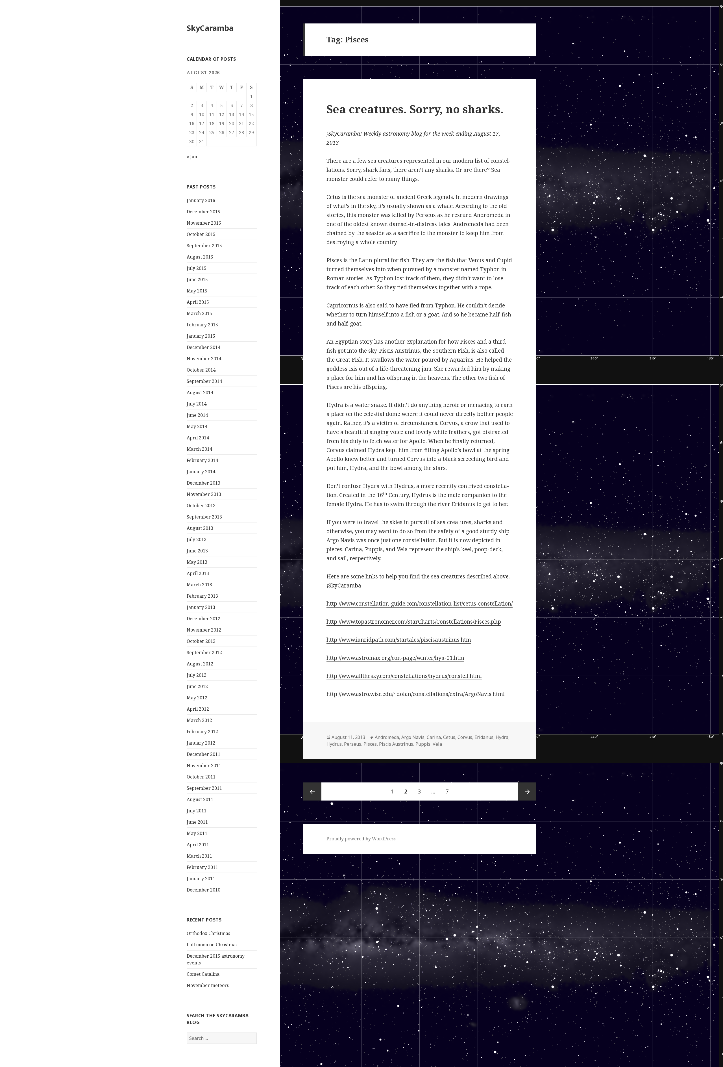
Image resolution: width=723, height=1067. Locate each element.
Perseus (352, 744)
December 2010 (203, 890)
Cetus (449, 737)
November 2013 (204, 494)
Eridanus (483, 737)
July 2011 (196, 811)
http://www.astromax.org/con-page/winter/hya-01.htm (395, 658)
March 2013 (199, 585)
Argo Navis (412, 737)
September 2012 (204, 652)
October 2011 (201, 777)
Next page (527, 791)
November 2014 (204, 358)
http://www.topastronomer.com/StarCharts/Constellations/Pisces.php (413, 621)
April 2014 (198, 438)
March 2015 (199, 313)
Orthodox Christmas (208, 933)
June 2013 (197, 551)
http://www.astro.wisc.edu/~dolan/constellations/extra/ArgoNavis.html (415, 694)
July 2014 (196, 404)
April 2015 (198, 302)
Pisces (370, 744)
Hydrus (334, 744)
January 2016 (201, 200)
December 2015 (203, 212)
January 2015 (201, 336)
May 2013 (197, 562)
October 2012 (201, 641)
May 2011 (197, 833)
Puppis (422, 744)
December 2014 (203, 347)
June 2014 (197, 415)
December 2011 (203, 754)
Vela (437, 744)
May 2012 (197, 698)
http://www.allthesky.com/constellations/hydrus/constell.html (404, 676)
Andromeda (387, 737)
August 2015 (200, 257)
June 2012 (197, 686)
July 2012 (196, 675)
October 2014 (201, 370)
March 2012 (199, 720)
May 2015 (197, 291)
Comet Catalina (203, 974)
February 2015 (202, 325)
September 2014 (204, 381)
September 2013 (204, 517)
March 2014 (199, 449)
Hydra (502, 737)
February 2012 (202, 731)
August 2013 (200, 528)
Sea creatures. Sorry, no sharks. (415, 108)
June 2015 (197, 279)
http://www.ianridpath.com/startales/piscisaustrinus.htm (398, 639)
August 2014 (200, 392)
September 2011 (204, 788)
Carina (434, 737)
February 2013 (202, 596)
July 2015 (196, 268)
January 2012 (201, 743)
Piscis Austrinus (396, 744)
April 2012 (198, 709)
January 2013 (201, 607)
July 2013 (196, 539)
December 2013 (203, 483)
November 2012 (204, 630)
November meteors (208, 985)
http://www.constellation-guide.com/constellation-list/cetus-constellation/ (419, 603)
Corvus (465, 737)
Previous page (312, 791)
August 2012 (200, 664)
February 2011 (202, 867)
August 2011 (200, 799)
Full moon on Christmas (212, 945)
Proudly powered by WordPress (361, 839)
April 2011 (198, 845)
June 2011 (197, 822)
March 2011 (199, 856)
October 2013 (201, 505)
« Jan (192, 156)
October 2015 (201, 234)
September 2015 (204, 245)
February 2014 (202, 460)
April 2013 (198, 573)
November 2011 (204, 765)
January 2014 (201, 472)
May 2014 (197, 426)
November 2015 (204, 223)
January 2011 (201, 878)
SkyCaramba (210, 28)
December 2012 (203, 618)
